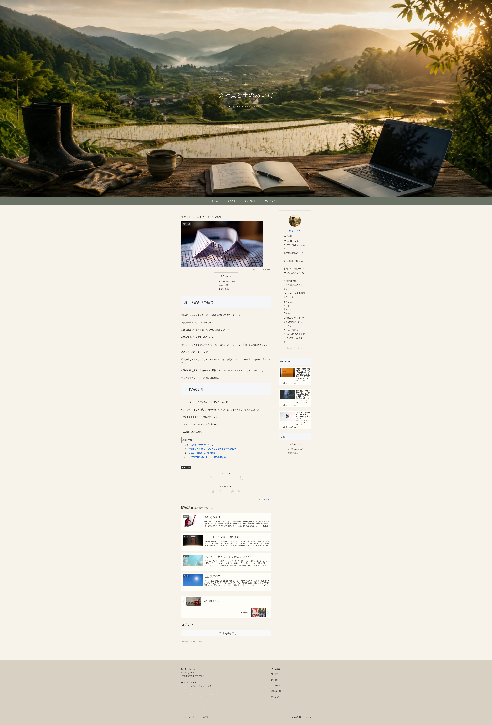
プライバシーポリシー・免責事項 (195, 717)
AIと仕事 (187, 467)
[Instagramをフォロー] (226, 491)
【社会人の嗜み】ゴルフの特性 (201, 453)
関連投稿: (225, 289)
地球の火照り (224, 285)
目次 (223, 276)
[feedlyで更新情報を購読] (232, 491)
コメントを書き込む (226, 633)
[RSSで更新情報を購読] (238, 491)
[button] (241, 478)
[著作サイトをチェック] (213, 491)
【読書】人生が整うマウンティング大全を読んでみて (211, 449)
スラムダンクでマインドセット (201, 445)
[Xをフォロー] (219, 491)
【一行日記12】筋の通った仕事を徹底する (206, 457)
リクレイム (295, 231)
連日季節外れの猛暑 (227, 281)
